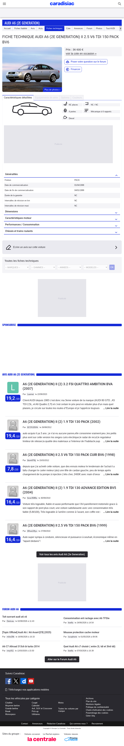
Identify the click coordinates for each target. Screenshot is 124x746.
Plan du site (91, 701)
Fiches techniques (54, 28)
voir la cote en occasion (81, 53)
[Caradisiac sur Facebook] (8, 681)
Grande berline (11, 708)
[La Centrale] (42, 742)
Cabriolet (35, 705)
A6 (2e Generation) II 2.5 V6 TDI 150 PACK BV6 (65, 525)
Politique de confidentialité (97, 707)
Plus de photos (52, 89)
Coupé (34, 703)
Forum (89, 28)
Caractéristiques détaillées (18, 97)
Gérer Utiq (90, 716)
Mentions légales (93, 704)
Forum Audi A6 (10, 609)
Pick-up (35, 711)
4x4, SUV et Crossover (42, 708)
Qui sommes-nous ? (78, 723)
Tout (110, 28)
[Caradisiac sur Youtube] (31, 681)
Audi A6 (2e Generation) (22, 22)
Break (7, 711)
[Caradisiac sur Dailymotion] (23, 681)
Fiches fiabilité (20, 28)
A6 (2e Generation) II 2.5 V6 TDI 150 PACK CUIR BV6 (69, 455)
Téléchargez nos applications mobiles (28, 689)
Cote (68, 28)
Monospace (10, 714)
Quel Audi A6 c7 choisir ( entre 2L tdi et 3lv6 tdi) (89, 646)
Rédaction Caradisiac (56, 723)
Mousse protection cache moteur (81, 632)
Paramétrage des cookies (97, 713)
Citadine (8, 703)
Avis (33, 28)
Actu (41, 28)
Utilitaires (36, 714)
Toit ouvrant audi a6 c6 (14, 616)
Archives (90, 698)
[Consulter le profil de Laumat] (13, 393)
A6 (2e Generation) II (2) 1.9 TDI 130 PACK (61, 422)
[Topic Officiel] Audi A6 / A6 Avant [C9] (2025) (26, 632)
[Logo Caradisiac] (62, 6)
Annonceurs (37, 723)
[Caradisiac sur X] (16, 681)
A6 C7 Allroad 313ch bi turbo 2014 (20, 646)
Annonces (78, 28)
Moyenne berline (12, 705)
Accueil (7, 28)
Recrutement (97, 723)
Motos (61, 703)
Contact (24, 723)
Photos (99, 28)
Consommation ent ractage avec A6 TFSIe (86, 618)
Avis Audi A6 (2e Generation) (18, 374)
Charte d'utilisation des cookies (99, 710)
